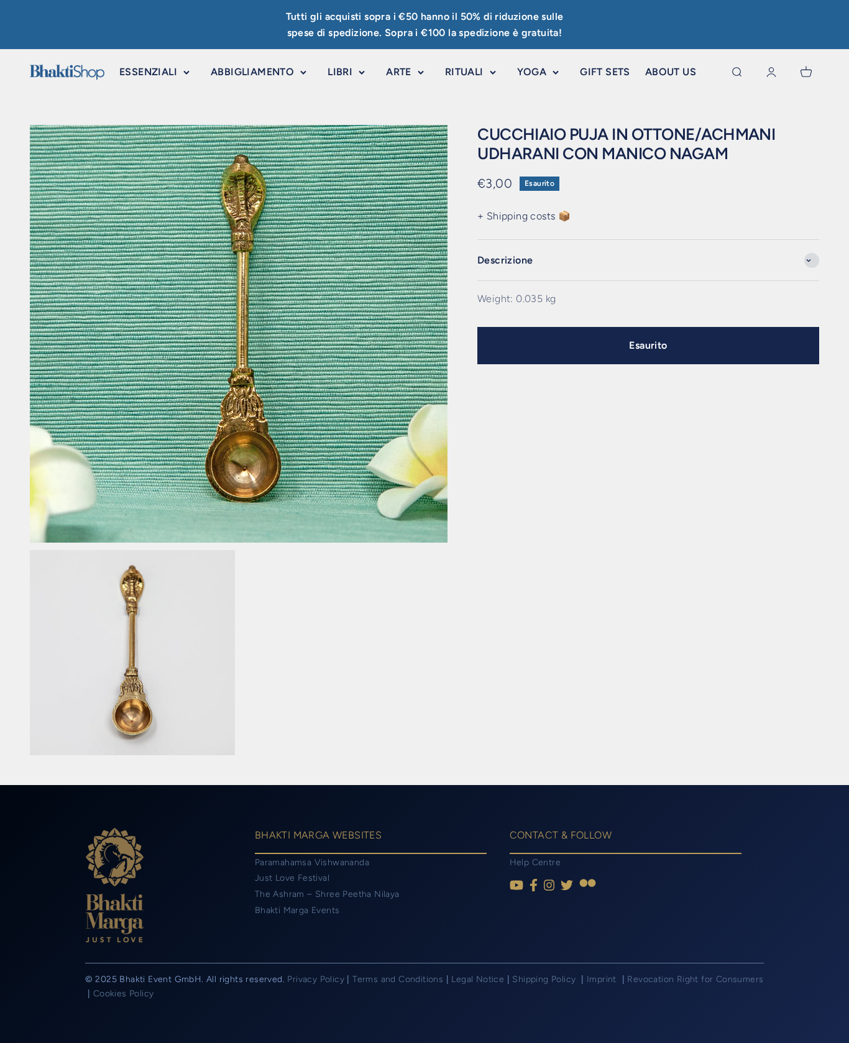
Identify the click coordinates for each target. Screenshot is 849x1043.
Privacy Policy (315, 979)
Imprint (603, 979)
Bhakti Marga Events (297, 910)
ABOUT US (670, 72)
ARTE (398, 72)
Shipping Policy (545, 979)
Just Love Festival (292, 878)
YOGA (532, 72)
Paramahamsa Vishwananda (312, 862)
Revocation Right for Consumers (695, 979)
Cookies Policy (123, 993)
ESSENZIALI (148, 72)
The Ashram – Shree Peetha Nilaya (327, 894)
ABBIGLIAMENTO (252, 72)
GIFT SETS (605, 72)
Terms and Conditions (397, 979)
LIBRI (340, 72)
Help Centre (535, 862)
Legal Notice (479, 979)
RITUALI (464, 72)
